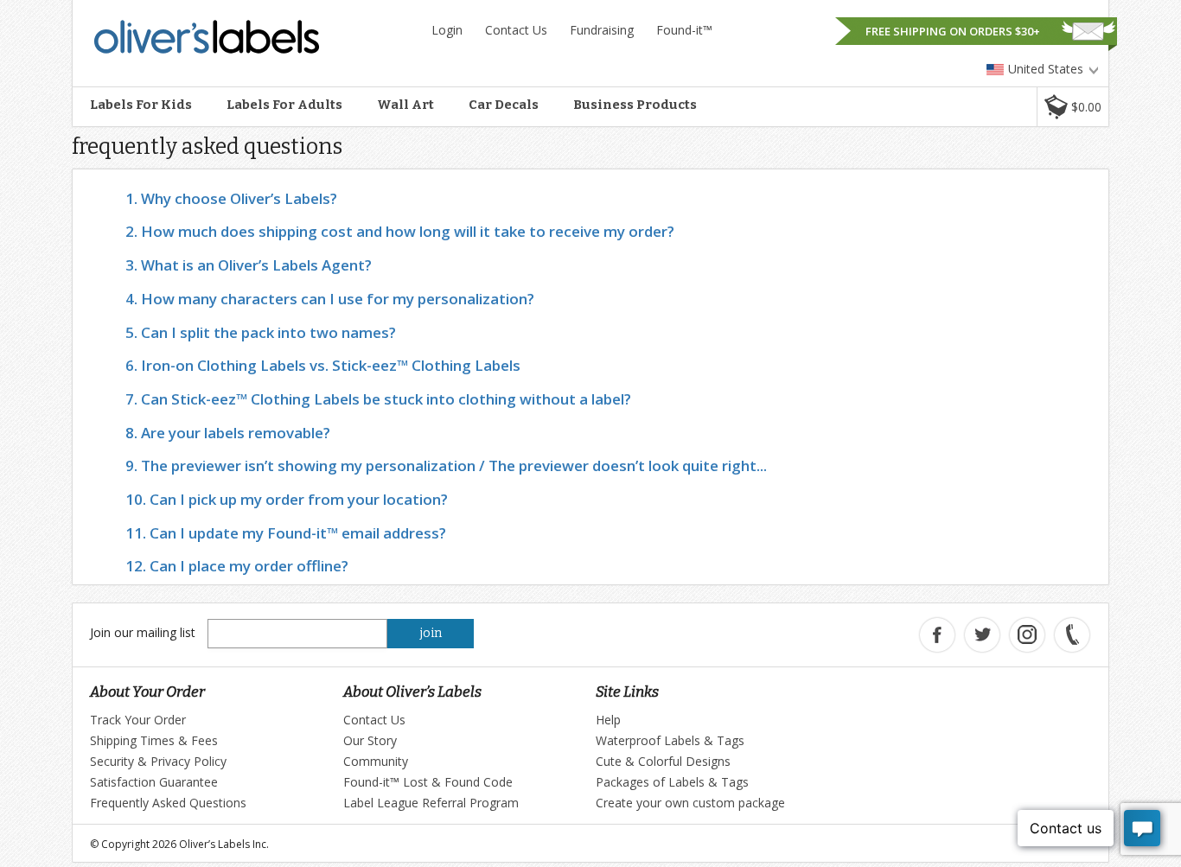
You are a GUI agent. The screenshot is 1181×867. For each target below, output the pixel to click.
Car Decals (504, 104)
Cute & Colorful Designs (663, 761)
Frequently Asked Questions (168, 802)
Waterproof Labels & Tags (670, 740)
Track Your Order (138, 719)
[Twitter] (982, 634)
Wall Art (405, 104)
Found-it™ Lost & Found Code (428, 782)
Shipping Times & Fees (154, 740)
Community (375, 761)
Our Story (370, 740)
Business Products (635, 104)
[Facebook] (937, 634)
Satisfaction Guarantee (154, 782)
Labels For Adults (284, 104)
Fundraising (602, 30)
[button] (1072, 106)
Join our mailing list (142, 632)
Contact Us (516, 30)
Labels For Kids (141, 104)
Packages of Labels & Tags (672, 782)
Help (608, 719)
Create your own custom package (690, 802)
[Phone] (1072, 634)
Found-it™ (684, 30)
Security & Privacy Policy (158, 761)
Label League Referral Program (431, 802)
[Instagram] (1027, 634)
